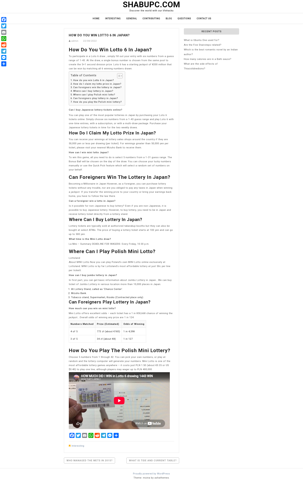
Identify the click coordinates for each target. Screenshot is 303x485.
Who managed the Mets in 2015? (89, 460)
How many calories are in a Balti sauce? (207, 59)
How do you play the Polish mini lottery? (97, 102)
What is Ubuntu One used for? (201, 40)
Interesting (113, 18)
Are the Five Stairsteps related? (202, 44)
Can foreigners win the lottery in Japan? (97, 87)
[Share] (4, 64)
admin (74, 41)
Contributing (151, 18)
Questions (184, 18)
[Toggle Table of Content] (118, 76)
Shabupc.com (151, 4)
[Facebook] (4, 19)
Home (96, 18)
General (131, 18)
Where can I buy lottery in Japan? (93, 91)
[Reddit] (4, 45)
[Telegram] (4, 51)
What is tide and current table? (153, 460)
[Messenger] (4, 57)
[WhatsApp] (4, 38)
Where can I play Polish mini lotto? (94, 94)
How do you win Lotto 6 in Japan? (93, 80)
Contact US (204, 18)
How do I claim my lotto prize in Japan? (97, 84)
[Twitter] (4, 26)
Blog (169, 18)
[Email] (4, 32)
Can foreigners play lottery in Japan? (95, 98)
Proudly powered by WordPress (151, 473)
